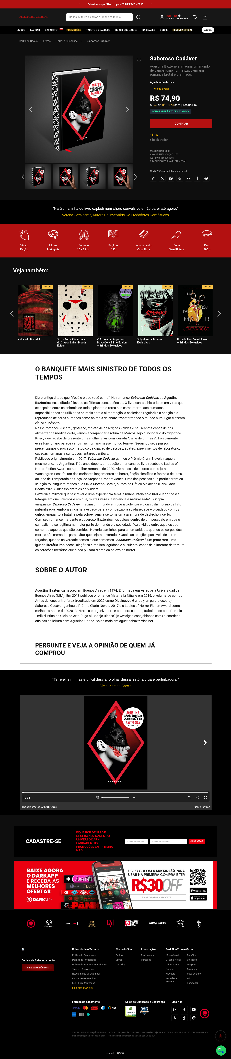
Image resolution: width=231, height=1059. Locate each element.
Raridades (148, 30)
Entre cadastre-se (177, 18)
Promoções (74, 30)
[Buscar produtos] (138, 17)
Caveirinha (192, 969)
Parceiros (146, 959)
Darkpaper (192, 983)
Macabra (170, 973)
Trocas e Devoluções (83, 969)
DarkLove (171, 969)
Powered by (111, 1053)
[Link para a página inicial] (29, 41)
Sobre (164, 30)
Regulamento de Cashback (86, 973)
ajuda (208, 30)
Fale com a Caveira (82, 987)
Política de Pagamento (84, 955)
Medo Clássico (173, 955)
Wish (189, 978)
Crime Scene (172, 964)
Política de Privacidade (84, 959)
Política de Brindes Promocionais (89, 964)
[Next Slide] (152, 4)
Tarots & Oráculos (98, 30)
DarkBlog (120, 964)
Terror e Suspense (67, 41)
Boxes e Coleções (126, 30)
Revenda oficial (182, 30)
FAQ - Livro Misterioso (83, 983)
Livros (21, 30)
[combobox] (104, 17)
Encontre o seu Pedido (84, 978)
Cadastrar (196, 841)
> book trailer (159, 140)
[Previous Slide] (79, 4)
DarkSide (191, 955)
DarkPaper (51, 30)
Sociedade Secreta (171, 980)
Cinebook (192, 959)
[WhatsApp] (221, 1050)
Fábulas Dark (194, 973)
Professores (147, 955)
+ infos (154, 134)
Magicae (191, 964)
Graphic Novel (173, 959)
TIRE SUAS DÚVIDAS (38, 967)
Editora (119, 955)
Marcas (35, 30)
